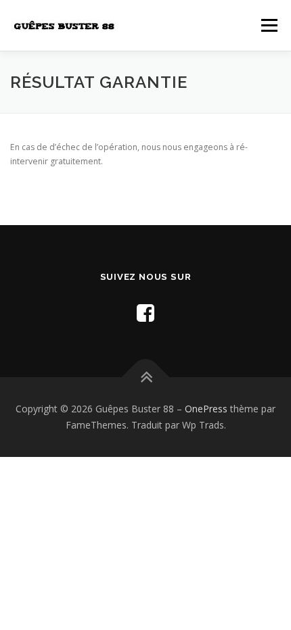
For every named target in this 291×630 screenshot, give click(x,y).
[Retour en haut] (146, 378)
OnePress (206, 408)
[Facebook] (145, 312)
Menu (268, 25)
